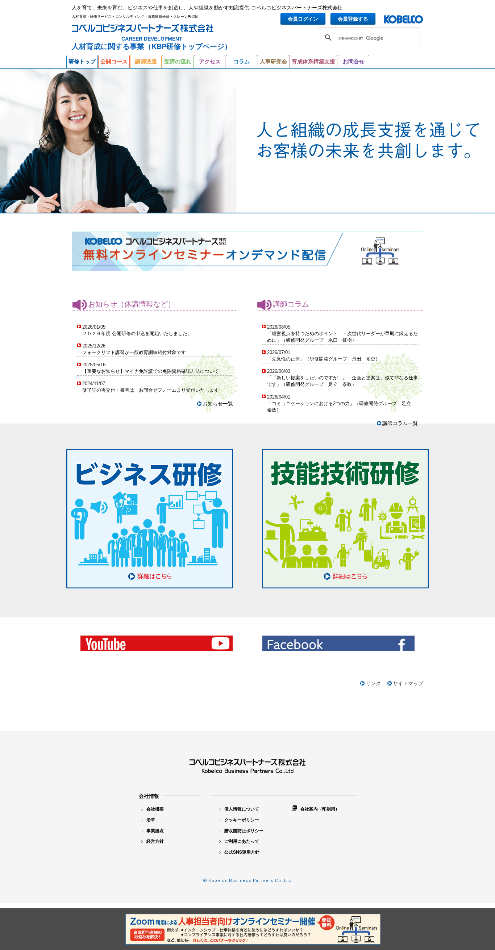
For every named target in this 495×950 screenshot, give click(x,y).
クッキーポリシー (241, 819)
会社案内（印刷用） (320, 808)
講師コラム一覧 (400, 423)
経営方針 (155, 841)
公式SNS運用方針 (241, 852)
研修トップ (82, 61)
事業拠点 (155, 830)
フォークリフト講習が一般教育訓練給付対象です (134, 352)
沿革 (150, 819)
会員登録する (353, 19)
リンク (373, 683)
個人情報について (241, 808)
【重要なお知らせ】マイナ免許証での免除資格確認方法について (150, 371)
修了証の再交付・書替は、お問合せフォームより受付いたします (150, 390)
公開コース (114, 61)
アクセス (210, 61)
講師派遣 (146, 61)
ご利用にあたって (241, 841)
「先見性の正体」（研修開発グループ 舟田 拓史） (323, 359)
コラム (241, 61)
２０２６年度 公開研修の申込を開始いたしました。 (137, 333)
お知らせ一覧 (218, 404)
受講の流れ (177, 61)
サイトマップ (408, 683)
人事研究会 (273, 61)
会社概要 (155, 808)
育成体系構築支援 (313, 61)
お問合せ (354, 61)
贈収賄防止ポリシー (243, 830)
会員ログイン (303, 19)
